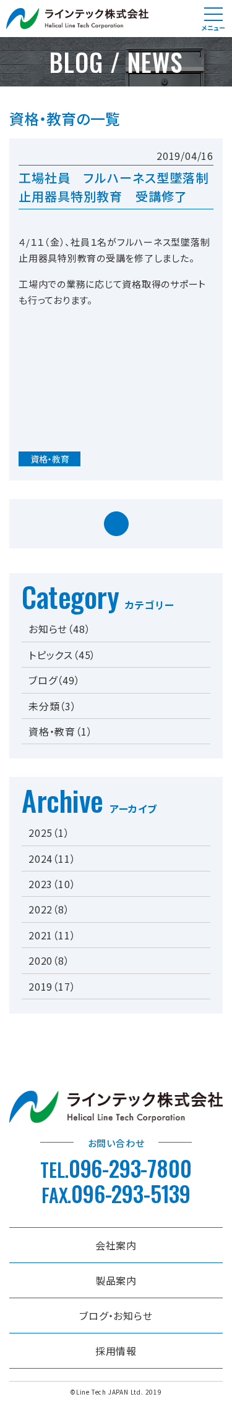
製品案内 (116, 1280)
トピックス (62, 654)
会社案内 (116, 1245)
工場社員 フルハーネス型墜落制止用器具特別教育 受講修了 (113, 187)
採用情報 (116, 1350)
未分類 (52, 706)
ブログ (54, 680)
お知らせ (59, 628)
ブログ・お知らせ (115, 1315)
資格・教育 (49, 459)
